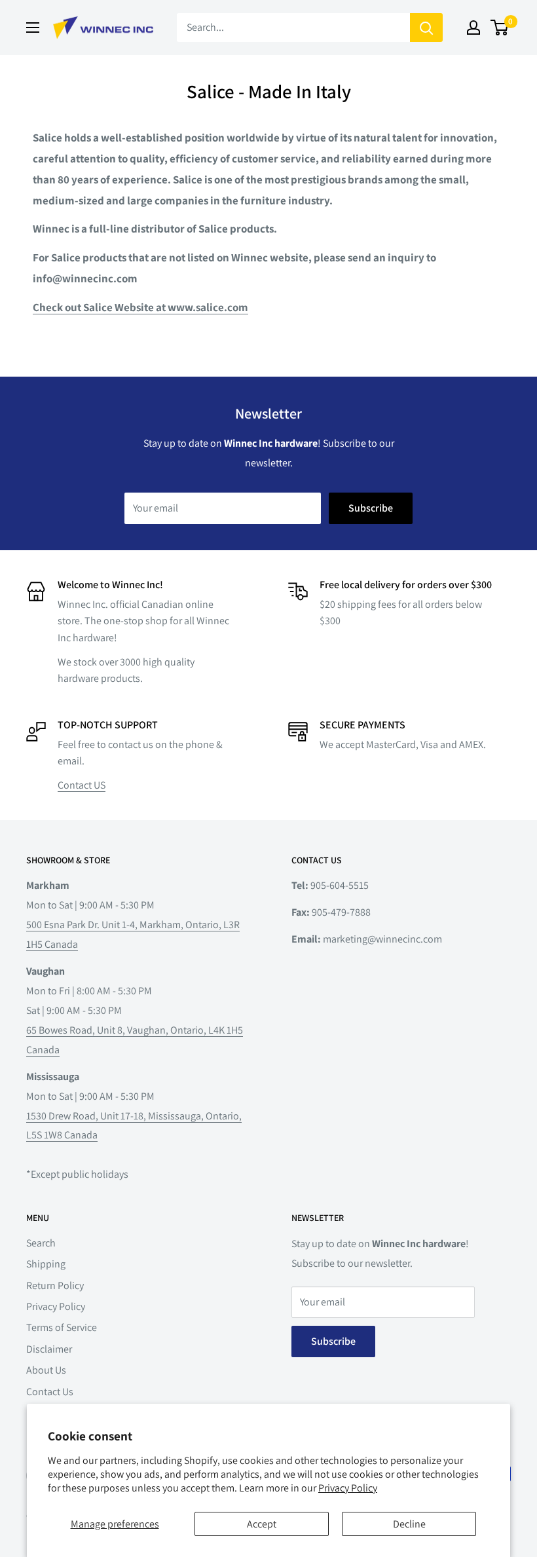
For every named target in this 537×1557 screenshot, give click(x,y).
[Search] (426, 27)
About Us (46, 1370)
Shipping (45, 1264)
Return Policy (55, 1285)
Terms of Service (61, 1327)
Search (41, 1243)
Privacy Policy (347, 1488)
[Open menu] (32, 27)
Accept (261, 1524)
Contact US (81, 785)
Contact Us (49, 1391)
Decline (409, 1524)
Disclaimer (49, 1349)
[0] (500, 27)
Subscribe (370, 508)
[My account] (473, 27)
